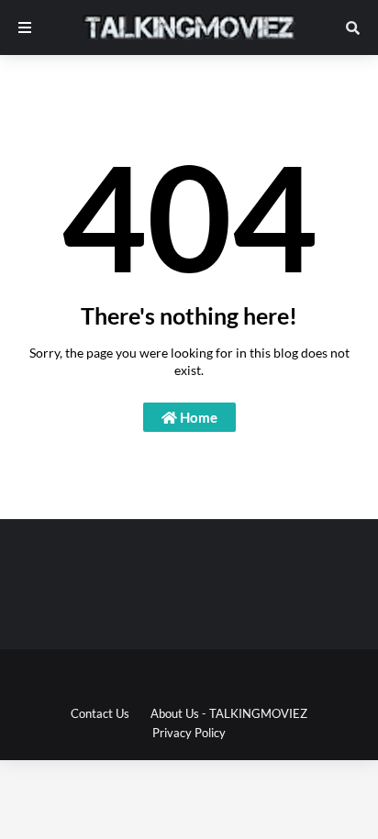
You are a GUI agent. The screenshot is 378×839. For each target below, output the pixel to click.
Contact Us (100, 713)
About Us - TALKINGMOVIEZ (228, 713)
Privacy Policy (189, 732)
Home (197, 417)
